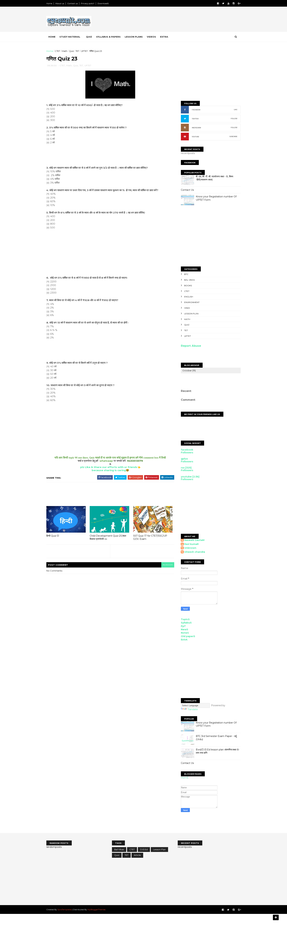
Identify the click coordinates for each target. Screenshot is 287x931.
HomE (185, 777)
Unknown (190, 548)
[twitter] (223, 3)
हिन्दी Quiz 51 (52, 535)
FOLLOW (234, 118)
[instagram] (234, 3)
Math (64, 51)
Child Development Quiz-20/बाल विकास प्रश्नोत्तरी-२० (108, 537)
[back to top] (276, 917)
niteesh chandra (194, 552)
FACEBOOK (196, 110)
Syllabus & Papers (108, 36)
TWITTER (195, 119)
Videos (151, 36)
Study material (69, 36)
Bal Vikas (189, 280)
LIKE (235, 109)
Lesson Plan (191, 313)
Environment (191, 302)
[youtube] (228, 3)
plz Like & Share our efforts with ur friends (108, 467)
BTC (186, 274)
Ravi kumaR (191, 544)
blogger (168, 565)
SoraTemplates (64, 909)
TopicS (185, 619)
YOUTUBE (195, 137)
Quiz (89, 36)
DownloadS (103, 3)
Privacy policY (87, 3)
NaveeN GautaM (194, 540)
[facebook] (218, 3)
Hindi (187, 308)
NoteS (185, 632)
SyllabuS (186, 622)
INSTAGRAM (196, 128)
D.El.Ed (144, 849)
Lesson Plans (134, 36)
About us (59, 3)
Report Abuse (191, 345)
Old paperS (188, 636)
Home (49, 3)
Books (188, 285)
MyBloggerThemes (96, 909)
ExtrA (184, 639)
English (188, 296)
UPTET (84, 51)
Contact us (72, 3)
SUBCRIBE (233, 136)
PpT (183, 626)
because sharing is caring (109, 470)
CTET (57, 51)
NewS (184, 629)
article (137, 855)
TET (77, 51)
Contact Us (187, 189)
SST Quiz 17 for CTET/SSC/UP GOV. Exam (150, 537)
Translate (193, 709)
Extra (164, 36)
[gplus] (239, 3)
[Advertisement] (180, 19)
